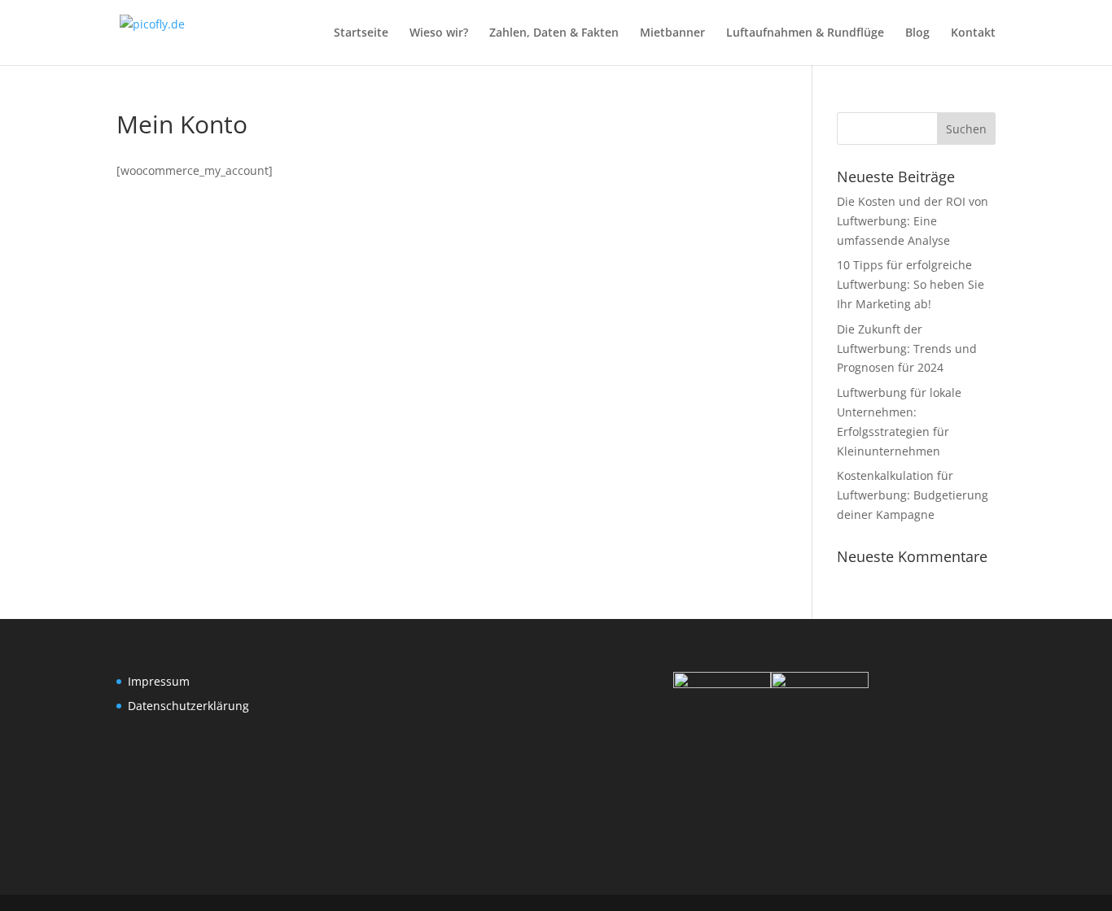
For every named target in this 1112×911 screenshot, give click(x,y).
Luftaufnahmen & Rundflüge (805, 33)
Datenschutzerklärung (188, 705)
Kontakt (973, 33)
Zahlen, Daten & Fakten (554, 33)
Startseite (361, 33)
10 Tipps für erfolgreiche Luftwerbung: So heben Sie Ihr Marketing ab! (910, 284)
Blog (917, 33)
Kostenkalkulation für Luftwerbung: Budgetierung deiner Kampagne (912, 495)
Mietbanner (672, 33)
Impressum (159, 681)
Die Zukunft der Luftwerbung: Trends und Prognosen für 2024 (907, 348)
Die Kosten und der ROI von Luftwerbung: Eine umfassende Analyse (912, 221)
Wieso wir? (438, 33)
